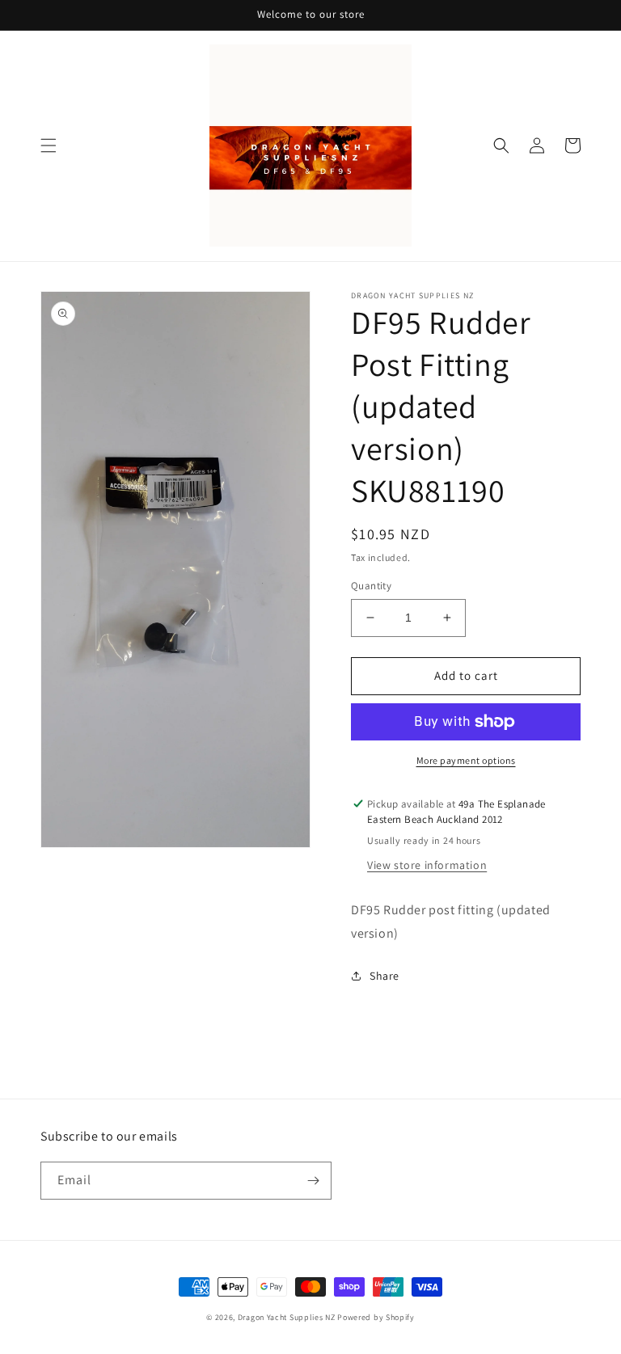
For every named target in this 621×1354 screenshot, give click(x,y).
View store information (427, 865)
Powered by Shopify (376, 1317)
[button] (48, 145)
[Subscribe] (313, 1181)
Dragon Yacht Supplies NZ (287, 1317)
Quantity (371, 586)
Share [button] (384, 975)
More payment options (466, 760)
